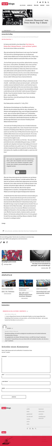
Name (3, 374)
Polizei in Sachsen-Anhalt (7, 288)
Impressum (41, 409)
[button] (4, 242)
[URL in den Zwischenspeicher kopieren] (1, 242)
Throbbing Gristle (33, 231)
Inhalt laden (23, 172)
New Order (21, 231)
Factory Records (8, 231)
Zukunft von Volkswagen (42, 288)
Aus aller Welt (30, 416)
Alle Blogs (22, 5)
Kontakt (42, 5)
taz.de (47, 5)
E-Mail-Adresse (5, 381)
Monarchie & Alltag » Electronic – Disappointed (14, 311)
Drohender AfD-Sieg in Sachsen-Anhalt (24, 289)
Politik (28, 409)
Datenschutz (41, 411)
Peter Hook (26, 231)
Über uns (36, 5)
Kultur (28, 411)
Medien (28, 419)
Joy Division (15, 231)
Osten (28, 424)
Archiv (28, 421)
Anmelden (41, 414)
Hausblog (29, 5)
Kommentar (4, 356)
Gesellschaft (29, 414)
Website (3, 388)
